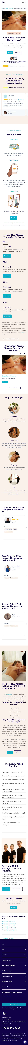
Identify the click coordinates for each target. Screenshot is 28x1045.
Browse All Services (13, 388)
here (23, 225)
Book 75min (7, 276)
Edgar (13, 614)
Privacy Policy (13, 1009)
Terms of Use (5, 1009)
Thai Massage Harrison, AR (8, 926)
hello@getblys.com (6, 1017)
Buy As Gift (17, 52)
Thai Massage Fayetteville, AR (9, 924)
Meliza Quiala (16, 566)
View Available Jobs (16, 889)
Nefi (9, 113)
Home (3, 8)
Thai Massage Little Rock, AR (9, 928)
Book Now (10, 52)
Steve (13, 517)
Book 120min (7, 316)
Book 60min (7, 255)
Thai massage (8, 694)
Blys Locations (9, 8)
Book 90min (7, 296)
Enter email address (7, 996)
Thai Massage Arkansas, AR (8, 921)
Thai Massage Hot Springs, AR (9, 930)
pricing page (23, 332)
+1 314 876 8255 (6, 1019)
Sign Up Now (6, 889)
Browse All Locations (8, 938)
